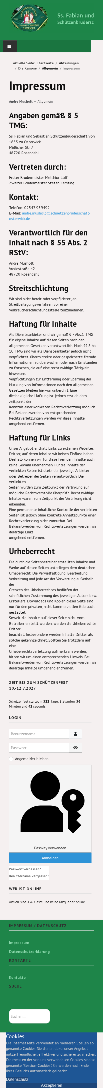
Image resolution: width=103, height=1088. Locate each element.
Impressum (19, 942)
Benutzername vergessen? (29, 876)
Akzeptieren (51, 1085)
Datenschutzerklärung (29, 951)
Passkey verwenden (50, 847)
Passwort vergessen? (25, 869)
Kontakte (17, 977)
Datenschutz (17, 1079)
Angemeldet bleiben (31, 758)
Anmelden (50, 857)
